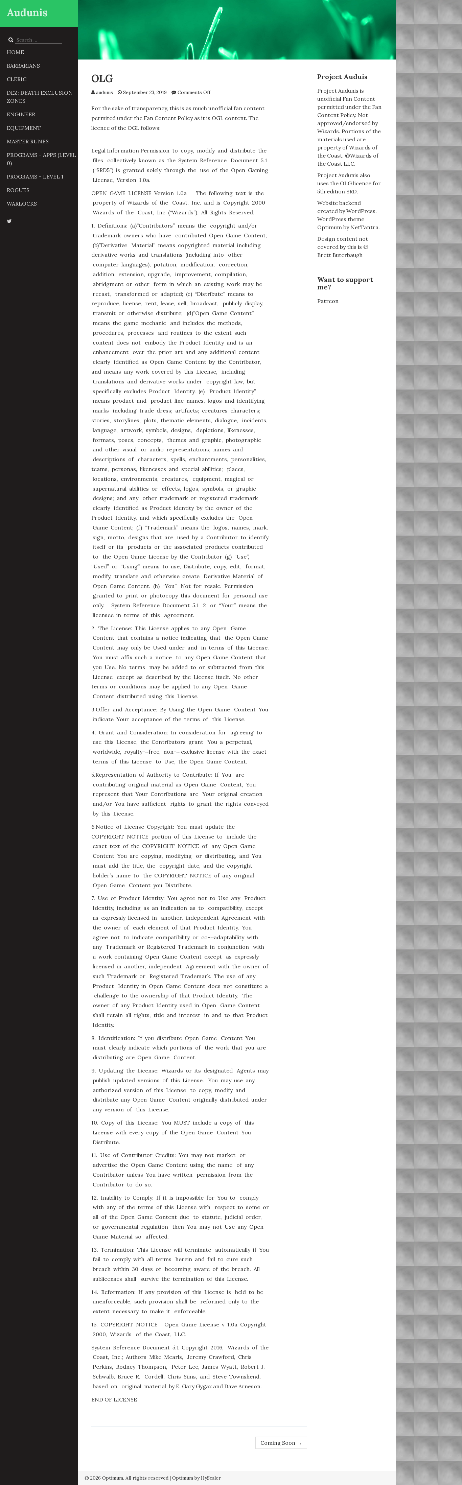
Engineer (21, 114)
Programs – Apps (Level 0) (41, 158)
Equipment (24, 127)
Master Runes (28, 141)
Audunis (27, 12)
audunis (104, 92)
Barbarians (23, 65)
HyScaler (211, 1478)
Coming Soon (281, 1442)
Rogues (18, 190)
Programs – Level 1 (35, 176)
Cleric (16, 79)
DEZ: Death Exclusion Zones (40, 96)
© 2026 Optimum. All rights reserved (126, 1478)
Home (15, 52)
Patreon (328, 301)
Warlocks (22, 203)
